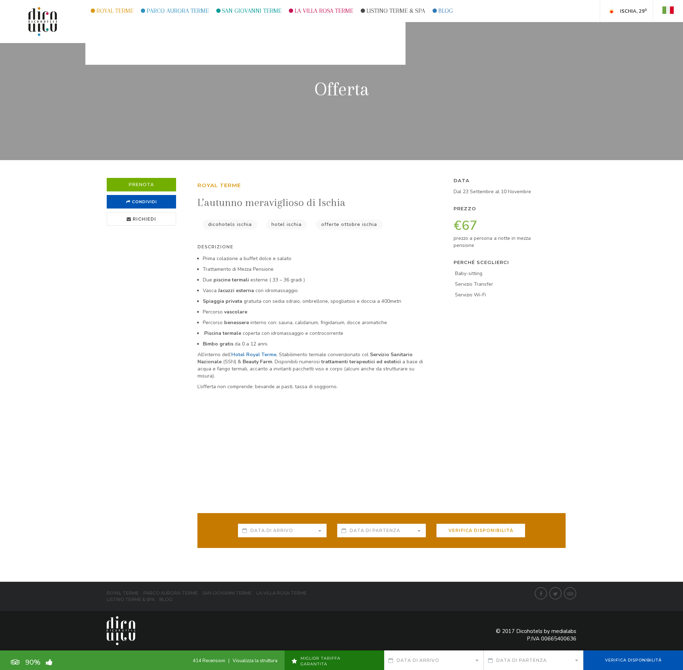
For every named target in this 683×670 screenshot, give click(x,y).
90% (39, 662)
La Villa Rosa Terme (324, 10)
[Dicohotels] (42, 21)
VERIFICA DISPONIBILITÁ (481, 530)
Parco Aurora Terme (178, 10)
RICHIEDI (143, 219)
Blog (445, 10)
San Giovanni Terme (251, 10)
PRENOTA (141, 184)
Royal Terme (114, 10)
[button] (668, 9)
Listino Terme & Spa (395, 10)
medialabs (563, 631)
